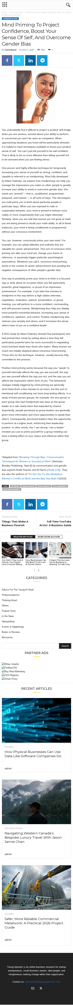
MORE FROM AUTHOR (49, 536)
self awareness (60, 486)
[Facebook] (7, 60)
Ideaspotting (8, 621)
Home (4, 12)
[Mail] (33, 988)
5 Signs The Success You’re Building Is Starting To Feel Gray (59, 562)
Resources (7, 637)
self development (12, 489)
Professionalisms (10, 595)
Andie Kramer (29, 486)
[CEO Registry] (36, 675)
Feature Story (9, 611)
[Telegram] (42, 60)
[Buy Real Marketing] (36, 671)
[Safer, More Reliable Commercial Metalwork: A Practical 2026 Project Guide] (36, 887)
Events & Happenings (13, 626)
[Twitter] (18, 60)
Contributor (11, 49)
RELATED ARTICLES (22, 536)
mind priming (44, 486)
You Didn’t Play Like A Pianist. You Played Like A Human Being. (12, 562)
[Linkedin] (30, 60)
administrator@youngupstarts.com (42, 981)
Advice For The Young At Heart (18, 589)
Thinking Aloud (16, 12)
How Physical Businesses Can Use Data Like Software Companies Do (33, 754)
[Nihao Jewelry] (36, 664)
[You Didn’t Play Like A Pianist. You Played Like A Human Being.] (13, 550)
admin (8, 768)
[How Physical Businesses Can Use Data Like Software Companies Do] (36, 720)
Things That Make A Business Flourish (15, 523)
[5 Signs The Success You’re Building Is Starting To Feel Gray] (60, 550)
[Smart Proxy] (36, 679)
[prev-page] (34, 570)
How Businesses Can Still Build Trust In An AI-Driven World (36, 562)
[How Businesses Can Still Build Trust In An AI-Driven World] (36, 550)
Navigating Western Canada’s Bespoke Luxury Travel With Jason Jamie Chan (33, 837)
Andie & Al (53, 469)
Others (5, 605)
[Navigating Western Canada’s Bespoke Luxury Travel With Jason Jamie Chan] (36, 802)
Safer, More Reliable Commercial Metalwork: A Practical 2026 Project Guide (34, 923)
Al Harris (15, 486)
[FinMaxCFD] (36, 668)
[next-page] (38, 570)
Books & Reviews (11, 632)
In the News (8, 616)
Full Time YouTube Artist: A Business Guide (55, 523)
